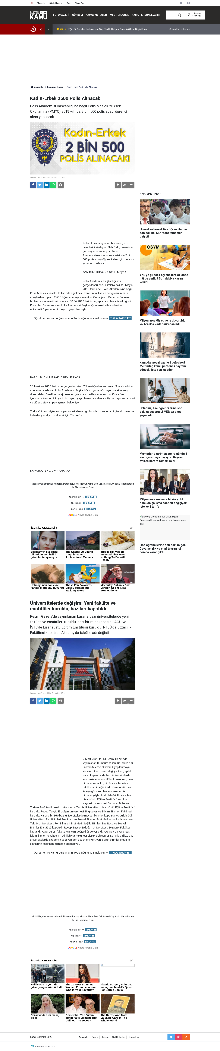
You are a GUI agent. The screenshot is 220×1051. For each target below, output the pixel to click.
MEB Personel (119, 14)
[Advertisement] (110, 60)
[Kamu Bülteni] (38, 15)
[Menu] (170, 15)
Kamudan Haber (96, 14)
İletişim (105, 1037)
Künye (95, 1037)
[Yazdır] (61, 185)
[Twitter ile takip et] (171, 1037)
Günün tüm (179, 29)
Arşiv (69, 3)
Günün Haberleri (56, 3)
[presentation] (41, 29)
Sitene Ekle (79, 3)
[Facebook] (33, 185)
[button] (118, 185)
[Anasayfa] (31, 3)
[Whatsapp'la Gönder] (53, 185)
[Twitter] (40, 185)
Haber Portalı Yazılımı (45, 1046)
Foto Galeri (61, 14)
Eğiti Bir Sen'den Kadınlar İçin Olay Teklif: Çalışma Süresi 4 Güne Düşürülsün (107, 29)
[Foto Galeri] (188, 3)
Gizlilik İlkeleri (118, 1037)
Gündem (77, 14)
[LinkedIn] (47, 185)
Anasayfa (83, 1037)
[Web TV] (181, 3)
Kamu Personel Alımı (146, 14)
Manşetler (41, 3)
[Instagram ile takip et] (178, 1037)
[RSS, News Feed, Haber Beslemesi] (186, 1037)
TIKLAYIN (90, 497)
